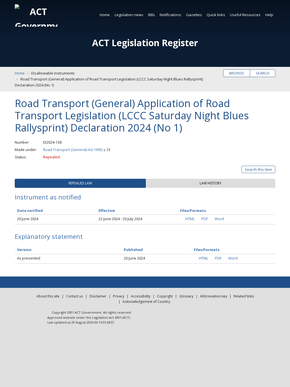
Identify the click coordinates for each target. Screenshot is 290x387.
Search (262, 73)
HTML (190, 218)
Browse (236, 73)
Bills (151, 14)
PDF (204, 218)
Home (105, 14)
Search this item (258, 169)
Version (24, 249)
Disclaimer (97, 296)
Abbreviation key (213, 296)
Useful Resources (245, 14)
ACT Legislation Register (145, 43)
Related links (244, 296)
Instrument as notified (48, 197)
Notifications (170, 14)
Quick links (216, 14)
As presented (28, 258)
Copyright (165, 296)
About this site (48, 296)
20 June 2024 (27, 218)
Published (133, 249)
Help (269, 14)
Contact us (74, 296)
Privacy (118, 296)
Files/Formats (206, 249)
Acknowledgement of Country (146, 301)
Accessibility (140, 296)
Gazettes (194, 14)
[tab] (80, 183)
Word (219, 218)
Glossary (186, 296)
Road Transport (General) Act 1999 (72, 149)
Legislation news (129, 14)
